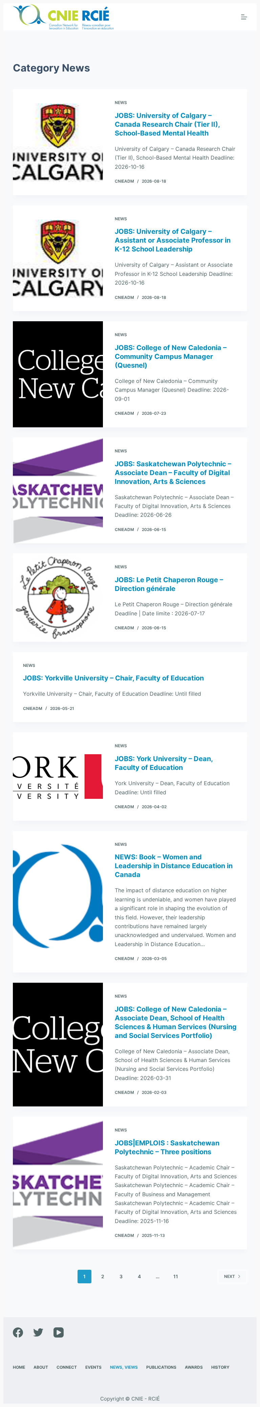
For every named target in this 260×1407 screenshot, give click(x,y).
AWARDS (194, 1367)
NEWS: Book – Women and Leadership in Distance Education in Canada (174, 866)
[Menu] (244, 17)
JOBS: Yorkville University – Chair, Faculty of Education (113, 678)
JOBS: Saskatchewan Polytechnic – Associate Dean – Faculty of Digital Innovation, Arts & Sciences (173, 473)
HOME (19, 1367)
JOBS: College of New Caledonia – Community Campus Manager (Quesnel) (170, 356)
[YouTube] (58, 1332)
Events (93, 1367)
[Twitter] (38, 1332)
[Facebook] (18, 1332)
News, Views (124, 1367)
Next (229, 1276)
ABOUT (41, 1367)
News (121, 102)
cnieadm (124, 181)
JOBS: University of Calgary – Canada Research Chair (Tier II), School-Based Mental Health (167, 124)
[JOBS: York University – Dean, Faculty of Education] (58, 776)
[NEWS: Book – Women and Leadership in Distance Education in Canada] (58, 902)
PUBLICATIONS (161, 1367)
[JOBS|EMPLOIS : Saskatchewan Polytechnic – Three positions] (58, 1183)
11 (175, 1276)
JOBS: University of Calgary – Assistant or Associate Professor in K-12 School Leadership (173, 240)
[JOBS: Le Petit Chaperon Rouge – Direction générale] (58, 597)
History (220, 1367)
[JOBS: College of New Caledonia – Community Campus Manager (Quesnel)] (58, 374)
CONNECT (67, 1367)
